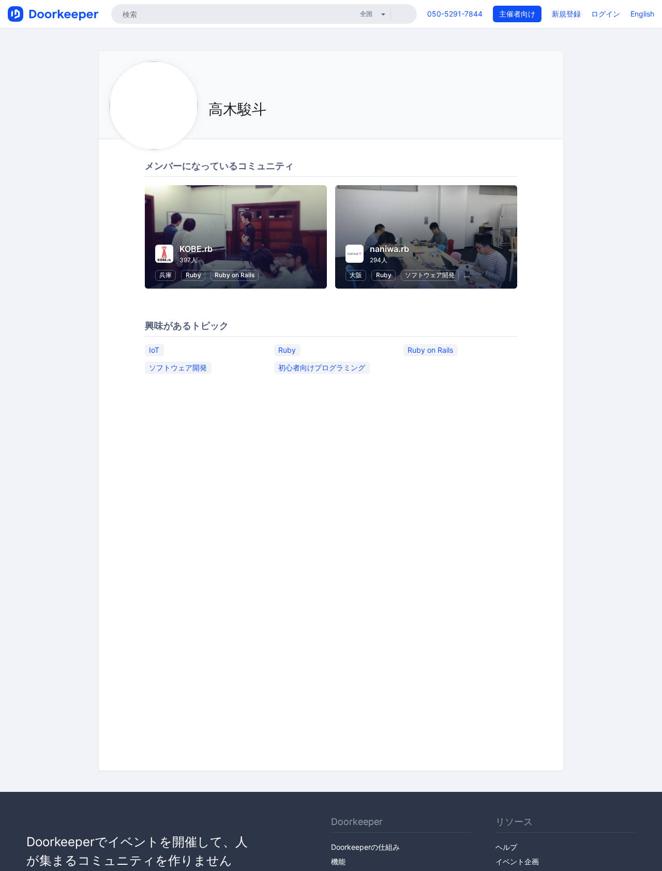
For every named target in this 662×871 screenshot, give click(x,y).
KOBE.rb (196, 249)
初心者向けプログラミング (321, 367)
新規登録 (566, 13)
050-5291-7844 (455, 13)
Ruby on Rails (234, 275)
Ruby (193, 275)
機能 (338, 861)
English (642, 13)
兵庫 (165, 275)
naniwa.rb (389, 249)
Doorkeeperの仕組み (365, 847)
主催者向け (517, 13)
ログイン (605, 13)
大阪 (356, 275)
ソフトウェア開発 (430, 275)
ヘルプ (506, 847)
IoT (154, 350)
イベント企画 (517, 861)
